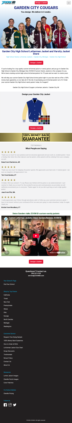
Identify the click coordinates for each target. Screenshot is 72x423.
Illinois (6, 309)
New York (7, 302)
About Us (7, 365)
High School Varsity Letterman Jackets (19, 57)
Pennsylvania (8, 305)
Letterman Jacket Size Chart (13, 348)
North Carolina (8, 319)
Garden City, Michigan (41, 57)
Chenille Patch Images (11, 379)
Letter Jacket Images (11, 376)
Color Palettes (8, 383)
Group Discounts (9, 351)
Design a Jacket (41, 3)
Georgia (6, 316)
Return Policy (8, 358)
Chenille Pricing (9, 393)
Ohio (5, 312)
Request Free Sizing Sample (13, 337)
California (7, 295)
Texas (6, 298)
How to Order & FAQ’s (11, 344)
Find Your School (9, 284)
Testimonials (8, 354)
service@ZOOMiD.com (36, 276)
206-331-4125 (36, 273)
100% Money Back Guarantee (13, 340)
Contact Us (7, 361)
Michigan (6, 323)
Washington (7, 326)
